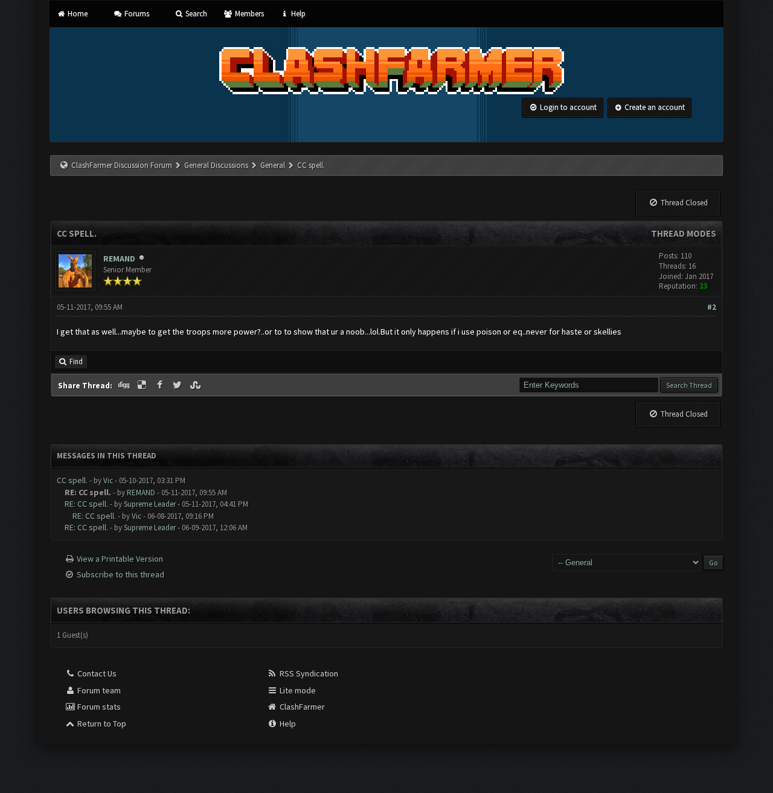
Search (195, 13)
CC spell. (72, 480)
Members (248, 13)
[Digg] (125, 385)
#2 (711, 307)
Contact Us (96, 673)
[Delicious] (143, 385)
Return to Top (100, 723)
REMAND (119, 258)
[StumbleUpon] (196, 385)
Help (297, 13)
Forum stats (98, 706)
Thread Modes (683, 233)
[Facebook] (160, 385)
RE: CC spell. (86, 503)
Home (77, 13)
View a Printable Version (120, 558)
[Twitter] (179, 385)
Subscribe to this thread (120, 574)
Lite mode (297, 690)
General (273, 165)
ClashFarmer (301, 706)
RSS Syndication (308, 673)
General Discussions (217, 165)
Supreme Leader (150, 504)
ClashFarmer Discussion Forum (121, 165)
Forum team (98, 690)
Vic (108, 480)
